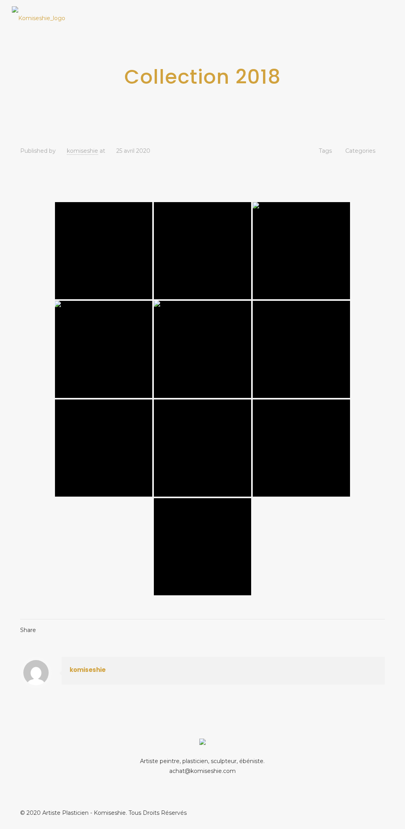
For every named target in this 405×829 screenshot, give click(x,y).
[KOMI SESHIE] (38, 18)
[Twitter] (362, 812)
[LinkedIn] (373, 812)
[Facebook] (351, 812)
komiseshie (82, 150)
